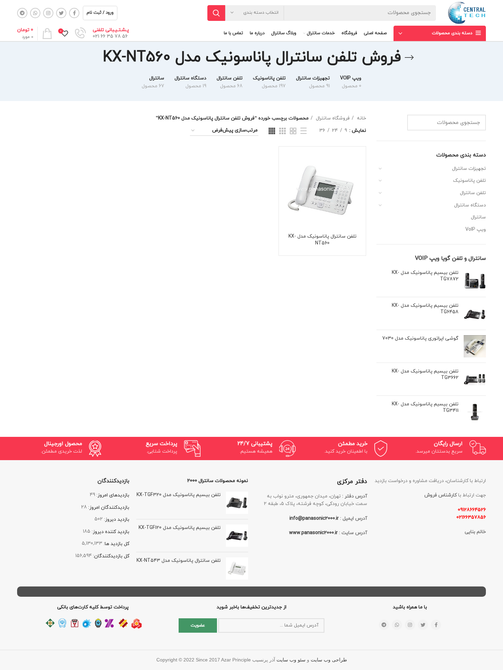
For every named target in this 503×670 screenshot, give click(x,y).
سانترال (478, 217)
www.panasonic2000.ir (313, 533)
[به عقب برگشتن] (409, 57)
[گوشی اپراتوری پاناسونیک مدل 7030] (475, 346)
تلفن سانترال (473, 193)
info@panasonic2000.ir (314, 518)
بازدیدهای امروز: (112, 495)
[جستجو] (216, 13)
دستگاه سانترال (470, 205)
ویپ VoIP (475, 229)
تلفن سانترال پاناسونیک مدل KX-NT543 (179, 560)
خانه (361, 118)
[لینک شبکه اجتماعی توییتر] (61, 13)
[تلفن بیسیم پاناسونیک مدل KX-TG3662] (475, 379)
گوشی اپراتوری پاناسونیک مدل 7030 (420, 338)
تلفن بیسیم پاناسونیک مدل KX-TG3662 (425, 374)
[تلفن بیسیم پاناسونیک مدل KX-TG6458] (475, 313)
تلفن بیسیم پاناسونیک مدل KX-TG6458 (425, 309)
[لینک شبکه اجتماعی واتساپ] (35, 13)
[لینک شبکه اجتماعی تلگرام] (22, 13)
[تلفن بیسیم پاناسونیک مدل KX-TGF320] (237, 503)
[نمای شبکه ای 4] (272, 131)
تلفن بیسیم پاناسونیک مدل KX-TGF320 (179, 495)
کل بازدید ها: (115, 544)
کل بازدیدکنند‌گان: (110, 556)
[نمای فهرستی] (303, 131)
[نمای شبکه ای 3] (282, 131)
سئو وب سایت (291, 659)
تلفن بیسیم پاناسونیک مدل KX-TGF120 (180, 527)
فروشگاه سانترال (332, 118)
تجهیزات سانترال (469, 168)
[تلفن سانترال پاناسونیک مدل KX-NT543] (237, 568)
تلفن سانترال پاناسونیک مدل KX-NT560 (322, 239)
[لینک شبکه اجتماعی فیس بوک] (74, 13)
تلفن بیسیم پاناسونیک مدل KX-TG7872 (425, 276)
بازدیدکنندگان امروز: (108, 507)
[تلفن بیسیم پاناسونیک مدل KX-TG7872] (475, 280)
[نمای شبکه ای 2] (293, 131)
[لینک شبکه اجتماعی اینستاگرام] (48, 13)
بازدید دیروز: (116, 519)
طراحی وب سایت (329, 659)
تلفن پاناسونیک (469, 180)
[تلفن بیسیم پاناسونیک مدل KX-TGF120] (237, 535)
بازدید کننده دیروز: (109, 532)
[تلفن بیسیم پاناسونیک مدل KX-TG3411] (475, 412)
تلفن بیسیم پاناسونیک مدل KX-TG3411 (425, 407)
